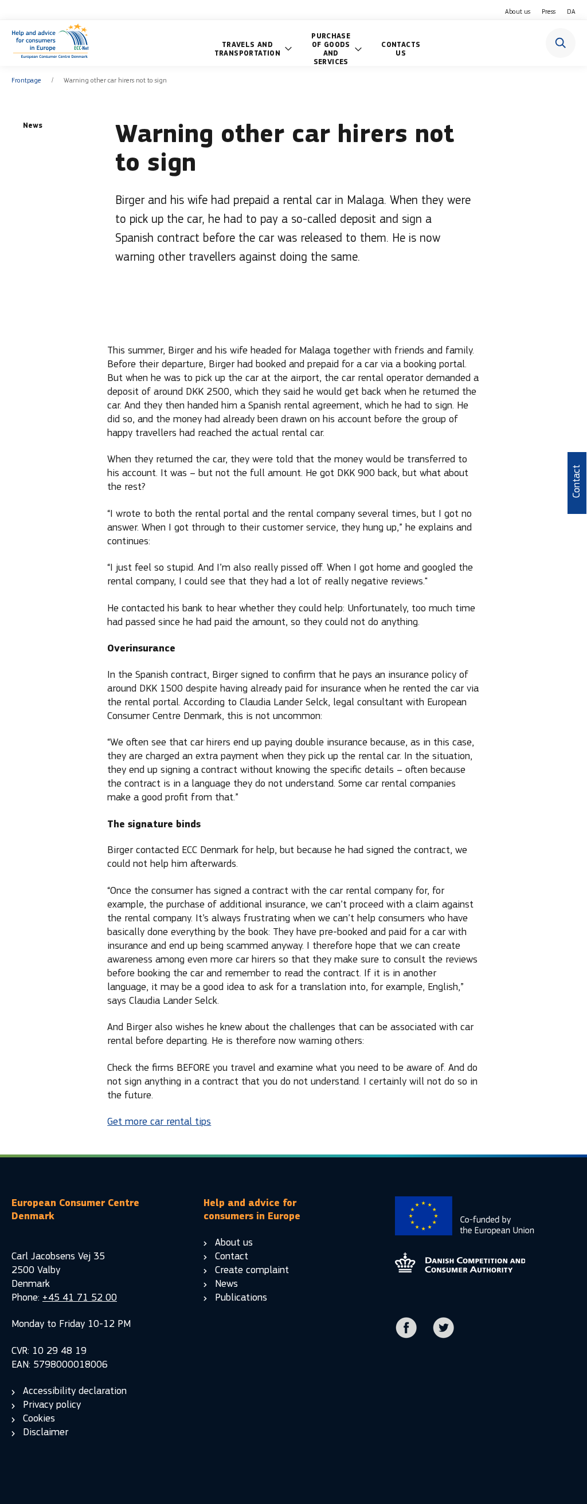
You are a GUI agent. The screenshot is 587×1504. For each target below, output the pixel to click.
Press (548, 11)
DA (571, 11)
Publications (241, 1297)
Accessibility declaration (75, 1391)
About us (517, 11)
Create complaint (252, 1270)
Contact (231, 1256)
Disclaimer (45, 1432)
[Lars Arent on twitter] (443, 1336)
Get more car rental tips (159, 1122)
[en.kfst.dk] (460, 1269)
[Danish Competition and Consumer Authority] (50, 43)
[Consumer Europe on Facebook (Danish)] (406, 1336)
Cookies (39, 1418)
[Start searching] (561, 43)
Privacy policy (52, 1405)
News (226, 1284)
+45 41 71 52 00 (79, 1297)
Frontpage (26, 80)
